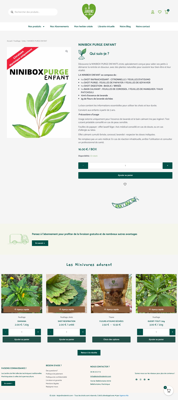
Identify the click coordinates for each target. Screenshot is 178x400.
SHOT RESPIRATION (66, 321)
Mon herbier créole (83, 27)
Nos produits (34, 27)
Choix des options (111, 339)
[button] (66, 51)
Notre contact (143, 27)
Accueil (9, 41)
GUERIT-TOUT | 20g (156, 321)
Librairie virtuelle (106, 27)
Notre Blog (125, 27)
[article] (125, 103)
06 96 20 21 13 (95, 371)
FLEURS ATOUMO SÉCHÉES (111, 321)
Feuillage (17, 41)
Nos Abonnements (59, 27)
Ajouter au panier (125, 175)
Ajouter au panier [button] (21, 339)
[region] (89, 392)
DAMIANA (21, 321)
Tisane (111, 317)
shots (24, 41)
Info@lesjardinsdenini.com (100, 376)
